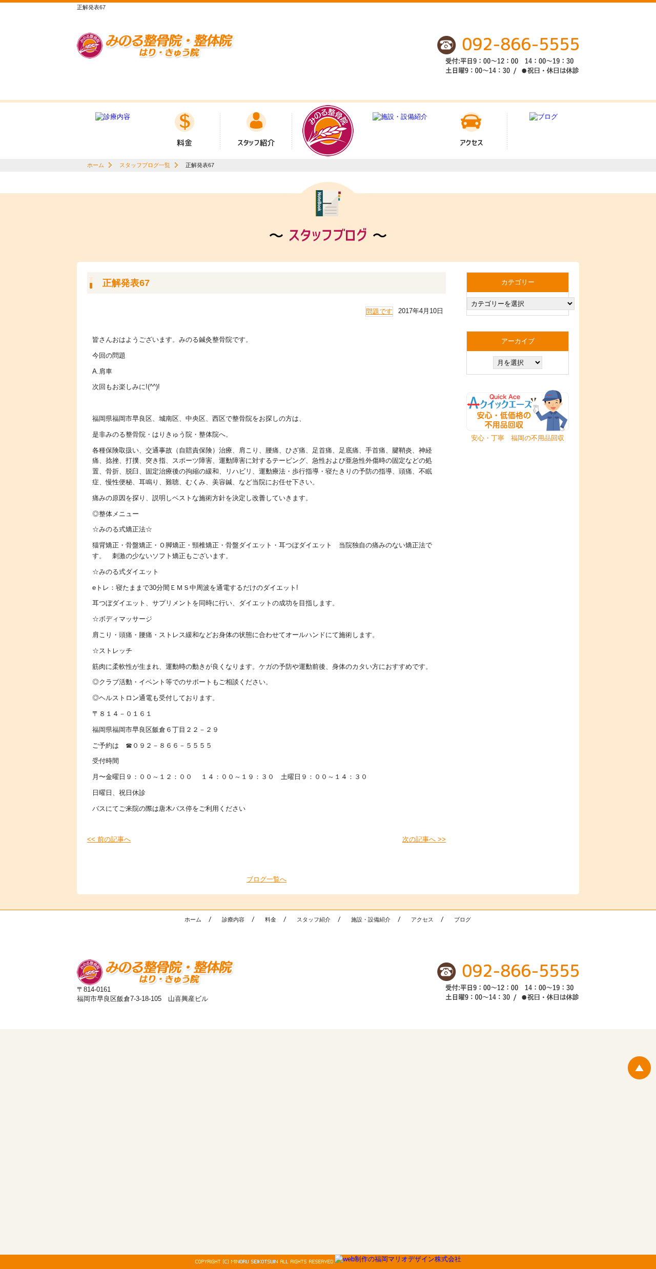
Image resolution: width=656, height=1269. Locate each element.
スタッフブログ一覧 (144, 165)
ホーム (95, 165)
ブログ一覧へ (266, 879)
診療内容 (233, 919)
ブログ (462, 919)
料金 (270, 919)
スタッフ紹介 (314, 919)
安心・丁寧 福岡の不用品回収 (517, 438)
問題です (379, 311)
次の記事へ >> (424, 839)
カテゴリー (518, 282)
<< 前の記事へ (109, 839)
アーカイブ (518, 341)
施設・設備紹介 (371, 919)
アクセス (422, 919)
